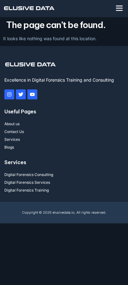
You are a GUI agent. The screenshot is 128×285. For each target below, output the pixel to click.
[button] (119, 8)
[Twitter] (21, 94)
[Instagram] (9, 94)
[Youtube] (32, 94)
